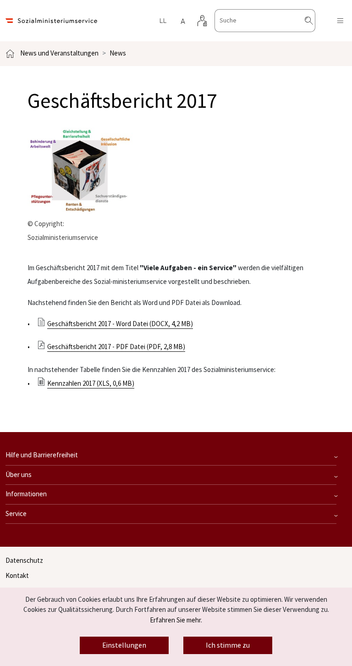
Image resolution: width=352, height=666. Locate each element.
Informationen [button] (26, 494)
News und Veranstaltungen (59, 53)
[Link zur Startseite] (51, 21)
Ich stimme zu (228, 645)
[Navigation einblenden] (340, 20)
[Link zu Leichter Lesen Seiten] (162, 20)
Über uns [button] (19, 475)
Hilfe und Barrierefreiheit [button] (42, 455)
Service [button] (16, 514)
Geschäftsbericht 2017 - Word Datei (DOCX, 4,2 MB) (120, 324)
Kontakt (17, 576)
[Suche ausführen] (316, 20)
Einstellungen (124, 645)
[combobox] (264, 20)
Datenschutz (24, 560)
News (118, 53)
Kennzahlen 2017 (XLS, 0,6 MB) (90, 383)
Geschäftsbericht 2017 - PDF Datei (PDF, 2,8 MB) (116, 347)
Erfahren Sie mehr (175, 620)
